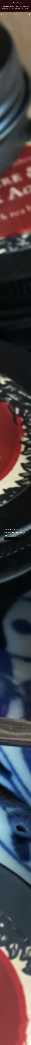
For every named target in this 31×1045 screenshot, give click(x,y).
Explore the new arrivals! (11, 538)
